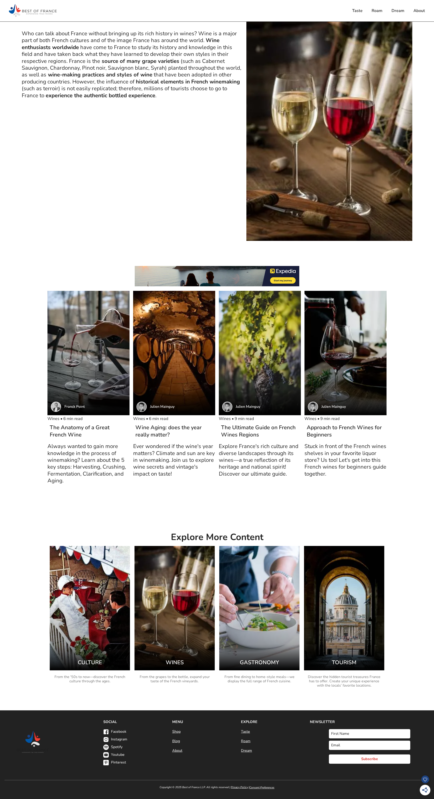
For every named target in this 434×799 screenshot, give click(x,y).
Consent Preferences (261, 787)
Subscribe (369, 758)
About (419, 10)
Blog (176, 741)
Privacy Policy (239, 787)
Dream (398, 10)
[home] (33, 10)
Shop (176, 731)
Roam (377, 10)
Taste (357, 10)
